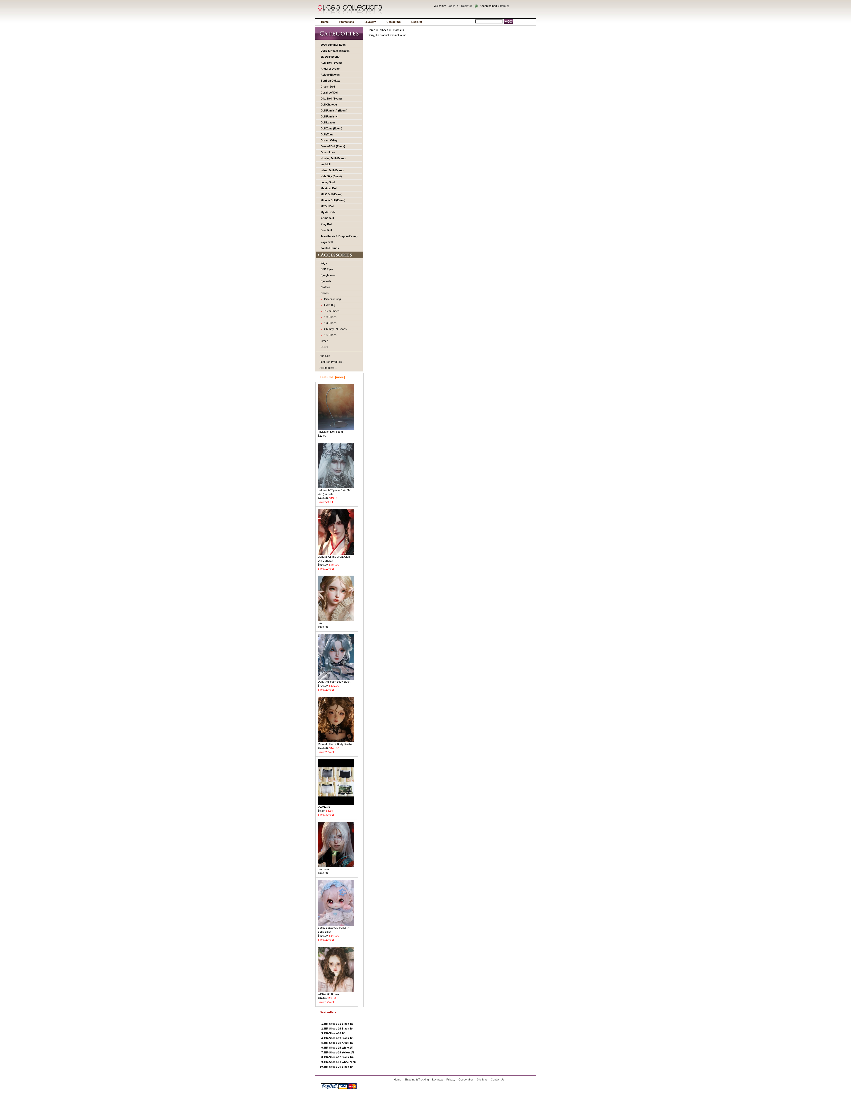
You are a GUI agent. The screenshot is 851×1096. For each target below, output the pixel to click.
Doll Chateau (329, 104)
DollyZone (327, 134)
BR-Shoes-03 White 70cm (340, 1062)
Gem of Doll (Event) (333, 146)
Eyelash (326, 281)
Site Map (482, 1079)
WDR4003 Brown (328, 994)
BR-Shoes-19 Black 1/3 (338, 1038)
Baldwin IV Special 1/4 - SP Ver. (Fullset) (334, 492)
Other (324, 341)
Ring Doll (326, 224)
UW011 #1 (324, 806)
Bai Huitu (323, 869)
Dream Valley (329, 140)
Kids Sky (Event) (331, 176)
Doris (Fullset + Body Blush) (334, 681)
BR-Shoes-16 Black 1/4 (338, 1028)
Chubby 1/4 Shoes (335, 329)
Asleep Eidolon (330, 74)
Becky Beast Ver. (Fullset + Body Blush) (333, 929)
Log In (451, 6)
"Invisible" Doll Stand (330, 431)
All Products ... (328, 367)
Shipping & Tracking (416, 1079)
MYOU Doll (327, 206)
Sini (320, 623)
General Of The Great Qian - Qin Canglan (334, 558)
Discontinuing (332, 299)
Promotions (346, 21)
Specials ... (326, 356)
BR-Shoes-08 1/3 (334, 1033)
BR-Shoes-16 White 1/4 (338, 1047)
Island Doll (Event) (332, 170)
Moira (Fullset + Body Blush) (335, 744)
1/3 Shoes (329, 317)
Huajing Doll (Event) (333, 158)
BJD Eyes (327, 269)
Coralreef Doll (329, 92)
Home (325, 21)
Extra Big (329, 305)
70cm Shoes (331, 311)
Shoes (384, 30)
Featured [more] (332, 377)
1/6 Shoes (329, 335)
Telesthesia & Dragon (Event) (339, 236)
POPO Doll (327, 218)
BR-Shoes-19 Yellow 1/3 (339, 1052)
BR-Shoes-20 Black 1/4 (338, 1066)
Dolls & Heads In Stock (335, 50)
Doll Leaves (328, 122)
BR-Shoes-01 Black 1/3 (338, 1023)
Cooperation (466, 1079)
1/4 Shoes (329, 323)
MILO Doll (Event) (331, 194)
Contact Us (393, 21)
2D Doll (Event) (330, 56)
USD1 (324, 347)
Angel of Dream (330, 68)
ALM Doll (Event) (331, 62)
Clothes (325, 287)
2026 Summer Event (333, 44)
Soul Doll (326, 230)
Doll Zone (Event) (331, 128)
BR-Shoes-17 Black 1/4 (338, 1057)
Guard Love (328, 152)
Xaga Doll (327, 242)
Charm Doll (328, 86)
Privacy (450, 1079)
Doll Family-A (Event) (334, 110)
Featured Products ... (332, 361)
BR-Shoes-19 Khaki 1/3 (338, 1042)
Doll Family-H (329, 116)
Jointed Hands (330, 248)
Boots (397, 30)
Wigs (324, 263)
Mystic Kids (328, 212)
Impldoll (325, 164)
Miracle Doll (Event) (333, 200)
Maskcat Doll (329, 188)
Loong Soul (328, 182)
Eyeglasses (328, 275)
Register (466, 6)
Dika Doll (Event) (331, 98)
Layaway (370, 21)
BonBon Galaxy (330, 80)
